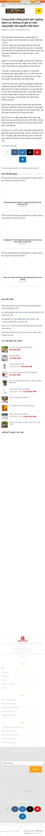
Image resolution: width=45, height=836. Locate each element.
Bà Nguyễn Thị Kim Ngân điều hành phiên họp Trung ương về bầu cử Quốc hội (20, 320)
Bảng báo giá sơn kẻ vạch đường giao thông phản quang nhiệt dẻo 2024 (21, 307)
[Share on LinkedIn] (22, 160)
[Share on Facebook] (14, 152)
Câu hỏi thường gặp (8, 700)
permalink (35, 168)
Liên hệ (4, 688)
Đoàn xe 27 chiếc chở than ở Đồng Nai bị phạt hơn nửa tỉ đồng (22, 327)
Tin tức (20, 168)
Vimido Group (37, 833)
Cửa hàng (5, 676)
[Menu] (3, 11)
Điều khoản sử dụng (9, 704)
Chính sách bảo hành (9, 731)
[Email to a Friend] (29, 152)
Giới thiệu (5, 672)
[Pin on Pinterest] (37, 152)
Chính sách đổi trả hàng (10, 735)
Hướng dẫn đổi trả (8, 711)
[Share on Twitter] (22, 152)
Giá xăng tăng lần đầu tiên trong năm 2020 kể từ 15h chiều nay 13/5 (22, 313)
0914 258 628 (27, 791)
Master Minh (26, 30)
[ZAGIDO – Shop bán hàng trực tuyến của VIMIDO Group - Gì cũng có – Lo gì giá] (15, 11)
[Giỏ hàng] (38, 11)
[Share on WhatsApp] (7, 152)
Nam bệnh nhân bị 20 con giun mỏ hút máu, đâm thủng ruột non (21, 333)
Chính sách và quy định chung (12, 727)
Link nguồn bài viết (9, 146)
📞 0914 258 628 (34, 4)
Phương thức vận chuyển (10, 707)
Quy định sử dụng (8, 684)
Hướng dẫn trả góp (8, 715)
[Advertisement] (22, 530)
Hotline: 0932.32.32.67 (11, 831)
